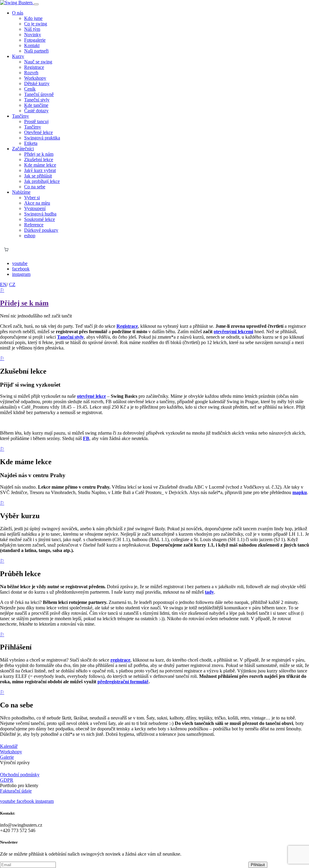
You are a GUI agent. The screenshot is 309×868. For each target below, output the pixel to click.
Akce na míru (37, 203)
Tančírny (32, 126)
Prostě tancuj (36, 121)
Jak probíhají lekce (42, 181)
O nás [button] (17, 12)
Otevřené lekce (38, 132)
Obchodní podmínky (20, 774)
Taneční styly (36, 99)
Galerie (7, 757)
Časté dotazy (36, 110)
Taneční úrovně (39, 94)
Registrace (34, 67)
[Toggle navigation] (36, 4)
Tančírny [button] (20, 116)
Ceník (30, 88)
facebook (21, 268)
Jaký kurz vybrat (40, 170)
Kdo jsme (33, 18)
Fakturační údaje (16, 790)
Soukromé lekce (39, 219)
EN (3, 284)
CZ (12, 284)
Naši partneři (36, 50)
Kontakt (32, 45)
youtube (19, 263)
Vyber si (32, 197)
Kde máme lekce (40, 165)
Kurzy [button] (18, 56)
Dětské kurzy (36, 83)
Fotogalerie (35, 40)
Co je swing (35, 23)
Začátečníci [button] (23, 148)
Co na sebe (34, 186)
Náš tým (32, 29)
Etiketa (30, 143)
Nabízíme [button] (21, 192)
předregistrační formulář (122, 681)
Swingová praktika (42, 137)
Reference (33, 224)
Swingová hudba (40, 213)
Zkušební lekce (38, 159)
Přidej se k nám (38, 154)
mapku (299, 492)
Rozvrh (31, 72)
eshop (29, 235)
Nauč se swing (38, 61)
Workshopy (35, 78)
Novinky (32, 34)
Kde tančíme (36, 105)
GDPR (6, 780)
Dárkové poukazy (41, 230)
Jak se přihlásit (38, 175)
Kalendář (9, 746)
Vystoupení (35, 208)
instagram (21, 274)
